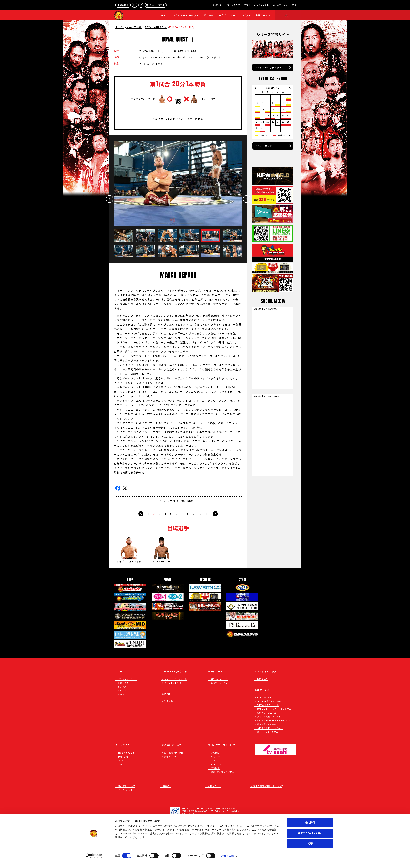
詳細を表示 (227, 855)
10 (199, 513)
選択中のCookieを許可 (310, 833)
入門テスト (216, 764)
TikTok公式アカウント (268, 705)
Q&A (120, 764)
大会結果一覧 (134, 27)
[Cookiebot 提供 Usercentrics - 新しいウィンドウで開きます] (94, 855)
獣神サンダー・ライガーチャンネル (274, 708)
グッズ (121, 694)
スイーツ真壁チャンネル (269, 716)
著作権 (166, 786)
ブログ (247, 5)
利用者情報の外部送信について (268, 786)
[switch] (154, 855)
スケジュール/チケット (186, 15)
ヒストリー (216, 756)
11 (207, 513)
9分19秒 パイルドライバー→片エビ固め (178, 119)
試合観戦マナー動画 (173, 752)
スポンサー (218, 5)
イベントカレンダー (266, 145)
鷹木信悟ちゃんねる (266, 724)
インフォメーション (127, 679)
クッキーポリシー (126, 789)
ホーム (119, 27)
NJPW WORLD (264, 697)
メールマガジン (280, 5)
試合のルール (170, 756)
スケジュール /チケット (175, 679)
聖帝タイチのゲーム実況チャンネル (274, 720)
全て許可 (310, 822)
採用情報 (215, 768)
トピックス (123, 683)
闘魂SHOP (262, 679)
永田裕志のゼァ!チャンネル (270, 728)
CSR (293, 5)
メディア (122, 686)
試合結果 (208, 15)
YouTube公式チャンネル (269, 701)
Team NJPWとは (126, 752)
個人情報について (126, 786)
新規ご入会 (123, 756)
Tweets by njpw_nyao (265, 395)
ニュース (163, 15)
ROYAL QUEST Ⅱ (156, 27)
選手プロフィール (228, 15)
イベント (122, 690)
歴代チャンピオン (219, 683)
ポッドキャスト (261, 5)
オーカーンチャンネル (267, 732)
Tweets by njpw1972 (265, 308)
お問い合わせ (214, 786)
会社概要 (215, 752)
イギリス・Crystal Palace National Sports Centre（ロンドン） (180, 57)
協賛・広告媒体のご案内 (222, 772)
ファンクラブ (233, 5)
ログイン (122, 760)
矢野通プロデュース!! (267, 712)
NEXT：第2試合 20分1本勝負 (178, 501)
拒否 (310, 843)
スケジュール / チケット (268, 67)
